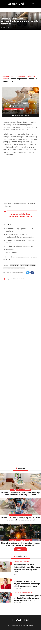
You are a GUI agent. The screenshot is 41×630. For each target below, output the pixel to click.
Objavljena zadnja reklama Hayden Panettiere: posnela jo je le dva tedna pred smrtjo (27, 583)
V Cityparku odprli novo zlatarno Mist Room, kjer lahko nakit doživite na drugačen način (20, 493)
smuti (15, 268)
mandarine (24, 265)
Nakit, (15, 562)
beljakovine (14, 265)
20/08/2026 (17, 588)
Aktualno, (17, 593)
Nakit (13, 490)
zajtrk (21, 268)
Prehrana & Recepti (11, 109)
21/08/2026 (17, 574)
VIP (14, 578)
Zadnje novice (20, 76)
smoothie (7, 268)
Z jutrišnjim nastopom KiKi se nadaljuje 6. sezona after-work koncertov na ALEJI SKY (20, 544)
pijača (32, 265)
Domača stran (7, 76)
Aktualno (13, 515)
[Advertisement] (20, 51)
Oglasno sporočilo (23, 490)
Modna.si (30, 626)
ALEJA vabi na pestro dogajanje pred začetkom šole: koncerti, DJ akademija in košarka (20, 519)
